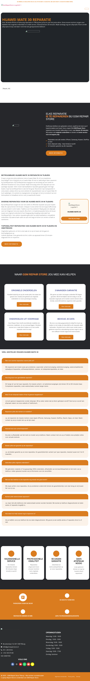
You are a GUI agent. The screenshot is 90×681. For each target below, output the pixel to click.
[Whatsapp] (24, 664)
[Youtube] (20, 664)
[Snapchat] (32, 664)
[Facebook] (12, 664)
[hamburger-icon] (87, 9)
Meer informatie (56, 153)
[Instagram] (16, 664)
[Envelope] (28, 664)
